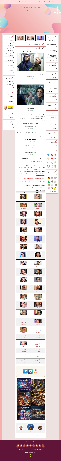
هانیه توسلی (38, 216)
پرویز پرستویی (23, 208)
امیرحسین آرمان (37, 283)
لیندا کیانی (23, 266)
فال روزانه (43, 2)
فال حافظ (52, 2)
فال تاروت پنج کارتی (10, 55)
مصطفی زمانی (38, 316)
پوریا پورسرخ (38, 346)
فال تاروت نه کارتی (10, 60)
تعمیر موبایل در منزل (9, 81)
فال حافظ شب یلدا (10, 101)
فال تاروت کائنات (10, 45)
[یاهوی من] (43, 445)
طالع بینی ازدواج (53, 108)
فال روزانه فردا (10, 128)
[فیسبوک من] (37, 445)
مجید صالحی (38, 249)
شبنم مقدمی (38, 338)
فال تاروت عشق (10, 65)
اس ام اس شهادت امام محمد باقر (53, 41)
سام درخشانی (38, 224)
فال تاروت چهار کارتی (9, 53)
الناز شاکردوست (23, 307)
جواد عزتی (37, 266)
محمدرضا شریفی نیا (38, 299)
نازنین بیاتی (38, 208)
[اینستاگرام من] (33, 445)
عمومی (38, 435)
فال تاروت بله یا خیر (10, 70)
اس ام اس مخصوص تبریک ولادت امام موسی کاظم (52, 47)
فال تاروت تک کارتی (10, 48)
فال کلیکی (54, 128)
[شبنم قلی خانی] (20, 38)
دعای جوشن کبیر (53, 117)
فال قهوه (54, 86)
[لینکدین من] (18, 445)
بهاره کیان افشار (37, 332)
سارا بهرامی (23, 224)
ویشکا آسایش (23, 216)
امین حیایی (23, 332)
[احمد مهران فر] (40, 38)
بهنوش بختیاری (23, 291)
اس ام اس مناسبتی (30, 2)
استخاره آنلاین (37, 2)
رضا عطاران (38, 291)
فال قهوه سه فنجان (53, 88)
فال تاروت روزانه (10, 40)
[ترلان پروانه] (30, 38)
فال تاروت (48, 2)
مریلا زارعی (38, 356)
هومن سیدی (38, 351)
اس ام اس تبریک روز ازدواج (51, 44)
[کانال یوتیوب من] (21, 445)
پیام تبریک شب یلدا (10, 104)
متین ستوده (38, 324)
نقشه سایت (26, 452)
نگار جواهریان (23, 324)
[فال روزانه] (24, 385)
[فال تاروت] (38, 385)
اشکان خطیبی (23, 351)
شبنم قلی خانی (38, 200)
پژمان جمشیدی (23, 241)
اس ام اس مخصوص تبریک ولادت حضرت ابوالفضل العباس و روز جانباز (52, 55)
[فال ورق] (24, 413)
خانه (57, 2)
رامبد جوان (23, 299)
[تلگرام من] (40, 445)
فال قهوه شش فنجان (52, 91)
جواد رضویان (23, 316)
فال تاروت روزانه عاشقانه (9, 68)
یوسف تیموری (23, 249)
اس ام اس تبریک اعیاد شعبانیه (53, 51)
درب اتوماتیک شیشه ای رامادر (9, 84)
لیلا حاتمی (23, 362)
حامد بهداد (38, 274)
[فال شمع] (24, 399)
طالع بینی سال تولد (53, 191)
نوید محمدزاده (23, 356)
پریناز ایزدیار (23, 274)
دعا (55, 119)
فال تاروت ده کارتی (10, 63)
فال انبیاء (54, 77)
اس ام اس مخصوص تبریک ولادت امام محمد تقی (52, 59)
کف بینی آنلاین (53, 100)
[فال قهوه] (38, 399)
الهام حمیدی (23, 338)
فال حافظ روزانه (10, 99)
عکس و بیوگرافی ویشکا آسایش (30, 7)
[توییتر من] (27, 445)
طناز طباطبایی (23, 283)
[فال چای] (38, 413)
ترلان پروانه (23, 346)
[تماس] (30, 445)
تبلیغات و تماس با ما (22, 2)
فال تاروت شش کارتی (9, 58)
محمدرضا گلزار (38, 258)
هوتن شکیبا (38, 233)
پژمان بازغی (38, 362)
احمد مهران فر (38, 241)
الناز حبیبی (23, 258)
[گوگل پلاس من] (24, 445)
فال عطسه (11, 117)
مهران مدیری (23, 233)
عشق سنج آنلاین (53, 137)
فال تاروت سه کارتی (9, 50)
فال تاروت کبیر (10, 43)
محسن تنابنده (38, 307)
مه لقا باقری (23, 200)
